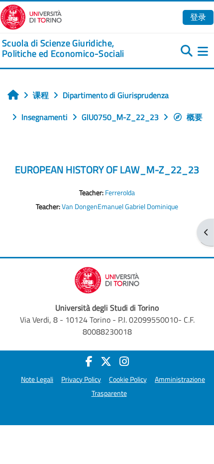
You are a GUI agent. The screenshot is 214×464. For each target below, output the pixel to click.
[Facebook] (89, 361)
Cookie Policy (128, 379)
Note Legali (37, 379)
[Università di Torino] (31, 16)
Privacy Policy (81, 379)
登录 (198, 17)
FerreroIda (120, 192)
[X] (106, 361)
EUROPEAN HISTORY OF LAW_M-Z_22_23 (107, 169)
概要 (195, 117)
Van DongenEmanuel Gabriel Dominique (120, 206)
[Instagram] (124, 361)
